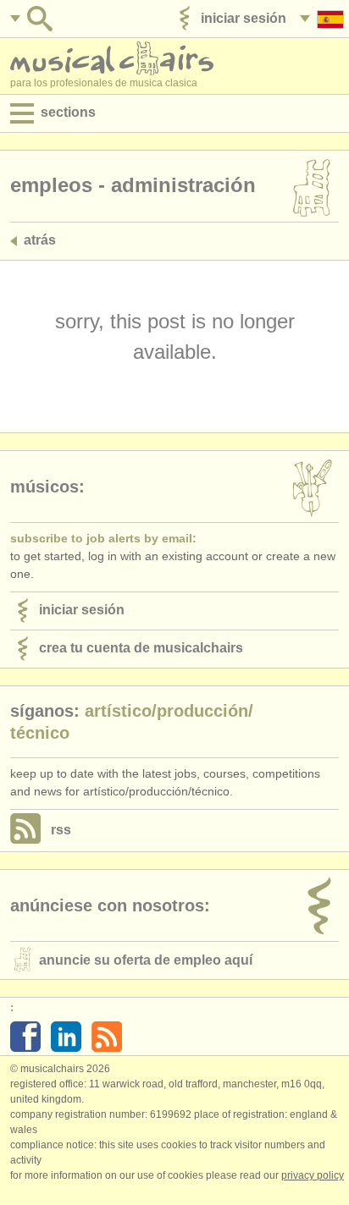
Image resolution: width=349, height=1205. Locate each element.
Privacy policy (312, 1175)
